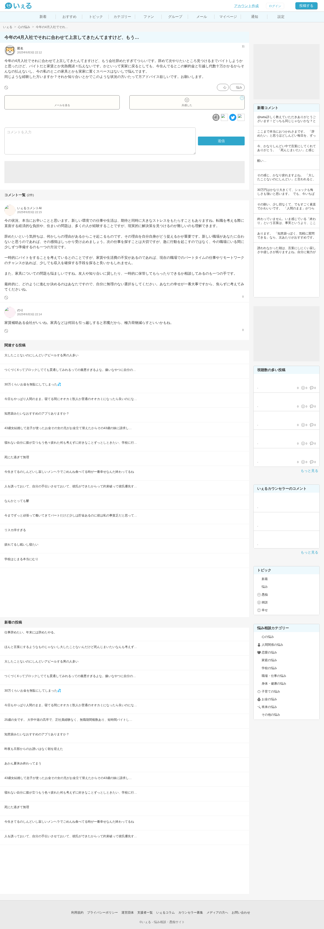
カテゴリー (122, 17)
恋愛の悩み (269, 652)
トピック (96, 17)
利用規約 (77, 912)
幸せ (265, 610)
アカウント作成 (246, 6)
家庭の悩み (269, 660)
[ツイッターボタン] (232, 117)
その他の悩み (271, 714)
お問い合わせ (241, 912)
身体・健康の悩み (274, 683)
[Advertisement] (124, 172)
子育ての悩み (271, 691)
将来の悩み (269, 707)
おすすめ (69, 17)
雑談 (265, 602)
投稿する (306, 6)
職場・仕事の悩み (274, 676)
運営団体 (127, 912)
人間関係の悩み (272, 644)
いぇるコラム (165, 912)
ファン (148, 17)
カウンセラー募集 (190, 912)
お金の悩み (269, 699)
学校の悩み (269, 668)
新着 (43, 17)
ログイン (275, 6)
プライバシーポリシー (102, 912)
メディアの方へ (217, 912)
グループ (175, 17)
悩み (239, 87)
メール (201, 17)
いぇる (7, 27)
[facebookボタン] (224, 117)
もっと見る (309, 471)
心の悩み (24, 27)
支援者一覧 (145, 912)
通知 (254, 17)
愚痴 (265, 594)
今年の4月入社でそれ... (52, 27)
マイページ (228, 17)
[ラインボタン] (241, 117)
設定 (281, 17)
